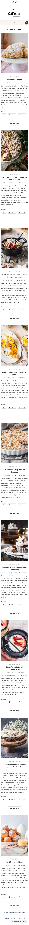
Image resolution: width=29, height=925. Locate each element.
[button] (14, 23)
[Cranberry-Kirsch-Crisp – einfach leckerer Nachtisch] (14, 248)
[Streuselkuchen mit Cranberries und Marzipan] (14, 150)
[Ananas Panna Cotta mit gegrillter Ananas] (14, 345)
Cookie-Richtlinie (21, 918)
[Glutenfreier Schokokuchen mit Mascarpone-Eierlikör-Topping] (14, 738)
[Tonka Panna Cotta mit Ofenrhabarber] (14, 640)
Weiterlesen (14, 123)
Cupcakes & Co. (14, 77)
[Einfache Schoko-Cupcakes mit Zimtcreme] (14, 540)
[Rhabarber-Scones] (14, 53)
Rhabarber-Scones (14, 80)
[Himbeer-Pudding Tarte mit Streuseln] (14, 443)
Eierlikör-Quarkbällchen (14, 862)
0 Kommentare (21, 82)
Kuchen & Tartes (14, 174)
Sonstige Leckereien (14, 272)
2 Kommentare (21, 475)
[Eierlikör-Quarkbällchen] (14, 835)
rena (15, 82)
